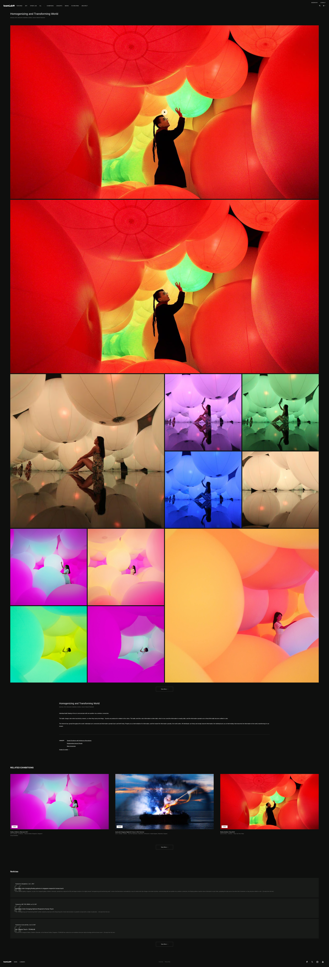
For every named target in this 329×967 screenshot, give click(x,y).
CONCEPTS (59, 5)
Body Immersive (71, 746)
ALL (40, 5)
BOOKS (67, 5)
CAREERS (22, 962)
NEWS (15, 962)
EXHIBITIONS (50, 5)
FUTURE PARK (75, 5)
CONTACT (322, 2)
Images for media (63, 749)
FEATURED (19, 5)
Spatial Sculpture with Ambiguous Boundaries (79, 740)
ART (26, 5)
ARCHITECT (85, 5)
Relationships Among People (74, 743)
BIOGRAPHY (314, 2)
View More (164, 689)
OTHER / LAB (33, 5)
